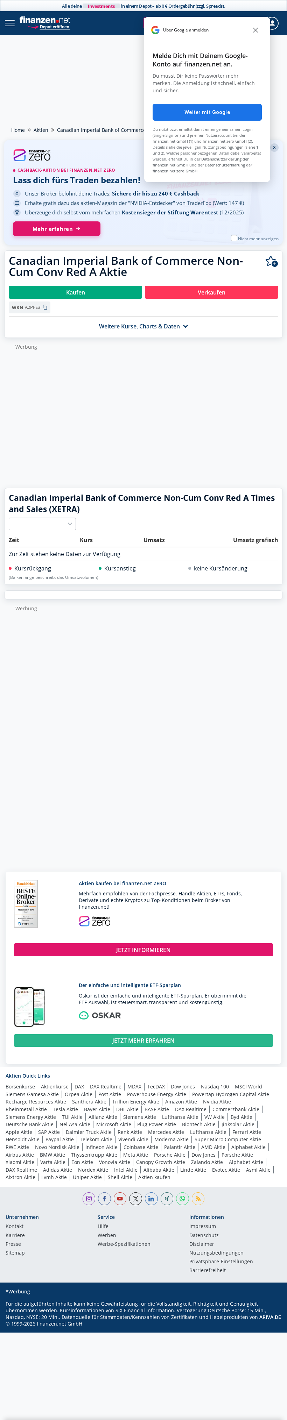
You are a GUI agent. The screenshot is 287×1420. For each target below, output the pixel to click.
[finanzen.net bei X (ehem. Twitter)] (135, 1198)
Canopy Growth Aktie (160, 1162)
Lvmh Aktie (54, 1177)
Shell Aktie (120, 1177)
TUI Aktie (72, 1117)
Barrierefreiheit (207, 1270)
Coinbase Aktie (141, 1147)
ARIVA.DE (270, 1317)
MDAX (134, 1086)
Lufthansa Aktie (180, 1117)
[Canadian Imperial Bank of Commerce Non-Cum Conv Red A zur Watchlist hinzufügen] (271, 261)
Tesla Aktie (65, 1109)
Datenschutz (204, 1235)
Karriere (15, 1235)
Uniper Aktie (87, 1177)
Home (18, 130)
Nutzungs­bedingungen (216, 1253)
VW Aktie (214, 1117)
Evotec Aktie (226, 1169)
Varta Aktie (52, 1162)
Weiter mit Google (207, 112)
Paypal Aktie (60, 1139)
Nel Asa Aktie (74, 1124)
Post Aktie (109, 1094)
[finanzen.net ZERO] (143, 156)
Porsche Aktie (170, 1154)
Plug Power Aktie (156, 1124)
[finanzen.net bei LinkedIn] (151, 1198)
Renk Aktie (130, 1132)
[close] (255, 30)
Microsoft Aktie (113, 1124)
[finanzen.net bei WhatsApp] (182, 1198)
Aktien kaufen (154, 1177)
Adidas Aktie (57, 1169)
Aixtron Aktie (20, 1177)
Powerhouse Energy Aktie (156, 1094)
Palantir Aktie (179, 1147)
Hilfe (103, 1226)
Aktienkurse (55, 1086)
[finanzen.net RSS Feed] (198, 1198)
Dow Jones (183, 1086)
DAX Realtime (105, 1086)
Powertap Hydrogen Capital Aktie (230, 1094)
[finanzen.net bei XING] (167, 1198)
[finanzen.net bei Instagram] (89, 1198)
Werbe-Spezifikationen (124, 1244)
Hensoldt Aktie (23, 1139)
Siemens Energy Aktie (31, 1117)
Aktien (41, 130)
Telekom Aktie (96, 1139)
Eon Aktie (82, 1162)
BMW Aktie (52, 1154)
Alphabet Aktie (248, 1147)
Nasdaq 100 (215, 1086)
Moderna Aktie (171, 1139)
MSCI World (248, 1086)
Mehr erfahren (53, 229)
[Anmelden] (272, 23)
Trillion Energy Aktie (135, 1101)
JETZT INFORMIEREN (143, 950)
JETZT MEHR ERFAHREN (143, 1040)
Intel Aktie (126, 1169)
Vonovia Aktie (114, 1162)
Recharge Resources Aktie (36, 1101)
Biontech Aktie (199, 1124)
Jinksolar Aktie (238, 1124)
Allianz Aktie (103, 1117)
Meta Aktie (135, 1154)
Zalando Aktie (207, 1162)
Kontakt (14, 1226)
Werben (107, 1235)
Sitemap (15, 1253)
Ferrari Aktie (246, 1132)
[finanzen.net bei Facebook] (104, 1198)
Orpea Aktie (78, 1094)
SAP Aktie (49, 1132)
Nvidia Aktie (217, 1101)
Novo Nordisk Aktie (57, 1147)
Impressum (202, 1226)
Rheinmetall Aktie (26, 1109)
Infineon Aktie (101, 1147)
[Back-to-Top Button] (268, 1411)
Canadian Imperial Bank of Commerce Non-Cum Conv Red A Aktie (134, 130)
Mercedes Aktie (166, 1132)
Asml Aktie (258, 1169)
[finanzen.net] (45, 19)
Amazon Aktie (181, 1101)
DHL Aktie (127, 1109)
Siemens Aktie (139, 1117)
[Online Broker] (48, 26)
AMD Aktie (213, 1147)
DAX (79, 1086)
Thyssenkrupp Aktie (94, 1154)
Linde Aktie (193, 1169)
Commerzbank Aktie (235, 1109)
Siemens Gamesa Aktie (32, 1094)
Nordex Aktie (93, 1169)
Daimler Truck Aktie (89, 1132)
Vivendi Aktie (133, 1139)
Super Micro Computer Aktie (228, 1139)
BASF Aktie (157, 1109)
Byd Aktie (241, 1117)
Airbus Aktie (20, 1154)
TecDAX (156, 1086)
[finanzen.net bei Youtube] (120, 1198)
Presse (13, 1244)
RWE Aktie (17, 1147)
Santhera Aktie (89, 1101)
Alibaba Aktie (159, 1169)
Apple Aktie (19, 1132)
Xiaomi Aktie (20, 1162)
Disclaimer (201, 1244)
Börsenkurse (20, 1086)
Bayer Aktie (97, 1109)
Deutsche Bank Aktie (30, 1124)
